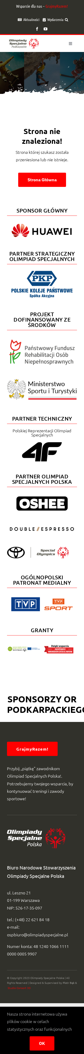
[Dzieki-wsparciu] (59, 646)
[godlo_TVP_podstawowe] (25, 599)
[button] (66, 19)
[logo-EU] (24, 648)
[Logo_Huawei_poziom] (42, 222)
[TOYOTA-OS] (38, 548)
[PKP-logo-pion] (42, 271)
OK (42, 1043)
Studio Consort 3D (19, 988)
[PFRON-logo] (42, 341)
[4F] (42, 441)
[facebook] (37, 29)
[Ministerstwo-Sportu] (42, 381)
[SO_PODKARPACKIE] (24, 38)
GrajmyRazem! (57, 6)
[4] (42, 526)
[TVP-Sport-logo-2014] (58, 600)
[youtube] (45, 29)
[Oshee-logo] (42, 498)
